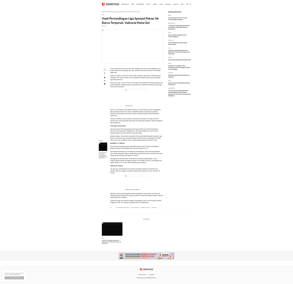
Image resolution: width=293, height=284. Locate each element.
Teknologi (171, 40)
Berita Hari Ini (171, 23)
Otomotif (170, 72)
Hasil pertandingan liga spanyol (123, 207)
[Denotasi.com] (110, 4)
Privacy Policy (142, 274)
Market (170, 57)
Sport (169, 80)
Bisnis (169, 15)
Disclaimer (151, 274)
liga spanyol (154, 207)
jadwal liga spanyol (135, 207)
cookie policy (17, 274)
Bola (106, 11)
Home (103, 11)
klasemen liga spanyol (145, 207)
